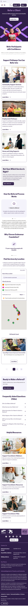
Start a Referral (7, 183)
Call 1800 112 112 (17, 548)
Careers (8, 594)
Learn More (14, 361)
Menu (22, 5)
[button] (8, 320)
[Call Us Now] (10, 5)
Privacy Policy (4, 596)
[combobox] (15, 1)
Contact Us (3, 594)
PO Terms (22, 594)
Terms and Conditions (15, 594)
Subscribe (12, 540)
